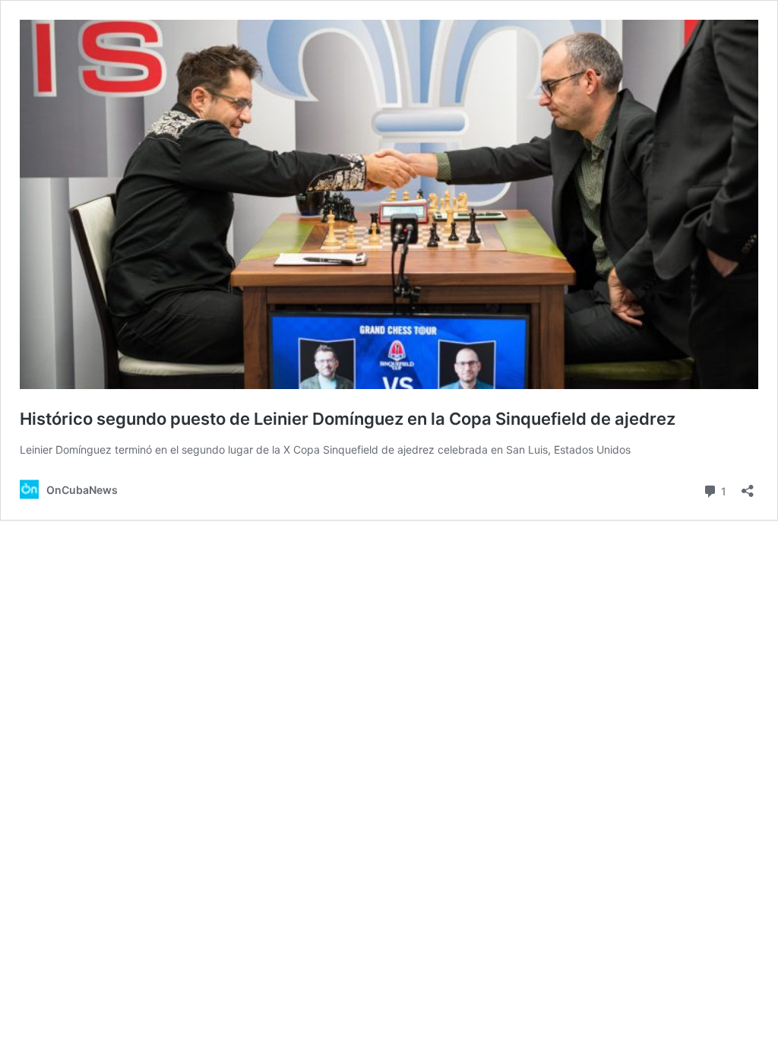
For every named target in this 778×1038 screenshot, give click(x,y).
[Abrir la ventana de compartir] (747, 486)
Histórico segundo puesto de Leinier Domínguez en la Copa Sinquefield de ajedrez (347, 419)
